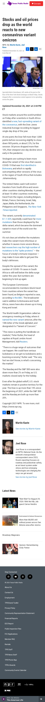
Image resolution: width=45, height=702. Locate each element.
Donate (37, 4)
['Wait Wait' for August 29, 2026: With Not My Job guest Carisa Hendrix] (10, 503)
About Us (8, 587)
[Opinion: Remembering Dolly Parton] (10, 549)
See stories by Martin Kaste (28, 428)
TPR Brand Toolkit (11, 603)
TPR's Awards (10, 665)
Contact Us (9, 592)
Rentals (8, 644)
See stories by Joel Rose (26, 477)
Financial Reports (11, 618)
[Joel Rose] (7, 447)
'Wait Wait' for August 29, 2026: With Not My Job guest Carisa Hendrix (29, 501)
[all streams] (42, 699)
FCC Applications (11, 634)
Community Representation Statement (19, 613)
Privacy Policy (10, 608)
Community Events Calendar (15, 670)
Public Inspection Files (13, 629)
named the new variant (13, 319)
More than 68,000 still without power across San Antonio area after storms (30, 522)
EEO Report (9, 624)
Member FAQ (10, 639)
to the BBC (17, 297)
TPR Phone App (11, 660)
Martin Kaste (15, 45)
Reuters (23, 341)
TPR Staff (8, 650)
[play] (3, 699)
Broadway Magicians (11, 535)
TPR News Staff (11, 655)
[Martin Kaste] (7, 426)
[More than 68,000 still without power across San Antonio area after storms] (10, 520)
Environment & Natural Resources (30, 516)
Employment (10, 598)
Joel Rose (21, 443)
